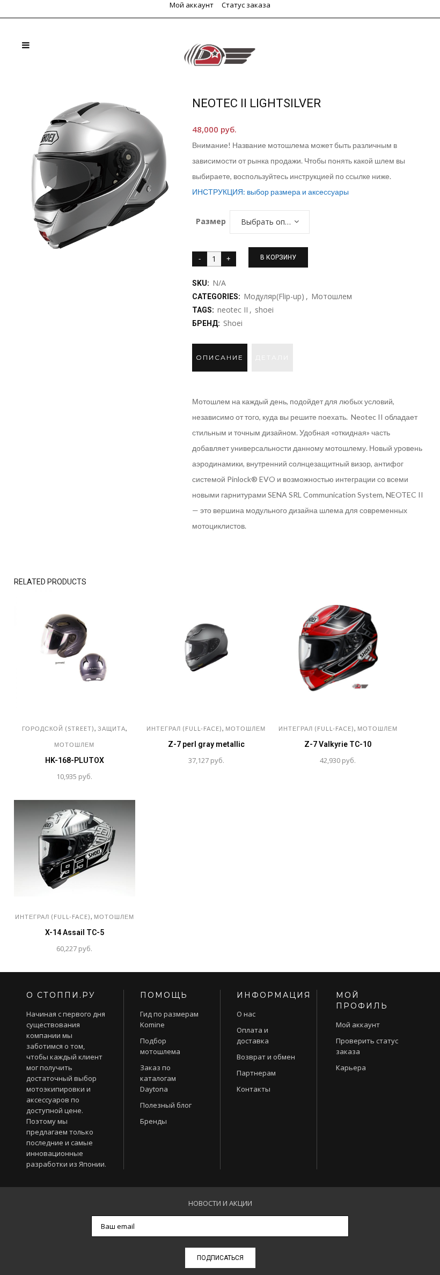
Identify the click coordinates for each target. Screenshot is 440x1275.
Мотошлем (331, 296)
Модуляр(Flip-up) (274, 296)
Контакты (253, 1089)
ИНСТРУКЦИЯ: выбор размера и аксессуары (270, 191)
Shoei (233, 323)
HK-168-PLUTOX (74, 760)
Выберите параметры (150, 761)
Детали (272, 357)
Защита (112, 728)
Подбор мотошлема (160, 1046)
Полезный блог (166, 1105)
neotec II (232, 310)
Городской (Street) (58, 728)
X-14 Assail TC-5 (74, 932)
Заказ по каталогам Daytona (158, 1078)
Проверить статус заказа (367, 1046)
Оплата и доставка (253, 1035)
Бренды (153, 1121)
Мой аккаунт (192, 5)
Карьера (351, 1067)
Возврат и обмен (266, 1057)
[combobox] (270, 222)
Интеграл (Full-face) (184, 728)
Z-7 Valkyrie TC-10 (337, 744)
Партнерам (256, 1073)
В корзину (278, 257)
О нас (246, 1014)
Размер (211, 221)
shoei (264, 310)
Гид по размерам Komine (169, 1019)
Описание (220, 357)
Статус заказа (246, 5)
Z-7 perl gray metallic (206, 744)
